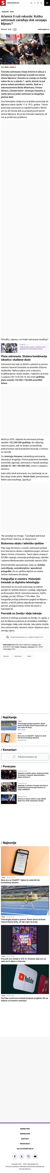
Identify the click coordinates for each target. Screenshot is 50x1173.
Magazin (5, 12)
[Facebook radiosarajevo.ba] (14, 1156)
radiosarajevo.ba (32, 1164)
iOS (39, 645)
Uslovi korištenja (25, 1148)
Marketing (25, 1129)
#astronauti (18, 656)
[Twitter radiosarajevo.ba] (21, 1156)
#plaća (29, 656)
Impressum (25, 1134)
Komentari (9, 750)
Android (34, 645)
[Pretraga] (34, 3)
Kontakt (25, 1139)
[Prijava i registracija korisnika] (38, 3)
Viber (9, 649)
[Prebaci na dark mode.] (31, 3)
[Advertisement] (25, 228)
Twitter (17, 647)
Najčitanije (10, 717)
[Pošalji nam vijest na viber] (28, 1156)
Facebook (23, 647)
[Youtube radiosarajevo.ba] (35, 1156)
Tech (12, 12)
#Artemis (6, 656)
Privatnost (25, 1144)
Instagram (31, 647)
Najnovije (9, 843)
